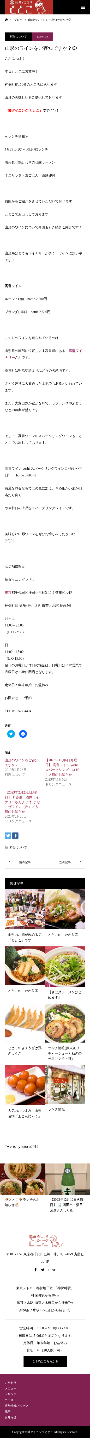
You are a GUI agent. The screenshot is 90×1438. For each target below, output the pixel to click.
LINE (52, 1270)
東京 (8, 592)
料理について (18, 36)
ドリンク (10, 1394)
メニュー (10, 1388)
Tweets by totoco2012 (21, 1146)
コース (9, 1400)
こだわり (10, 1382)
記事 (8, 1411)
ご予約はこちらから (45, 1361)
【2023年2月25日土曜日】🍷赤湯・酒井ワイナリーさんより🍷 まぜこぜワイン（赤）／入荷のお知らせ (22, 802)
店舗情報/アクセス (17, 1405)
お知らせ (10, 1417)
